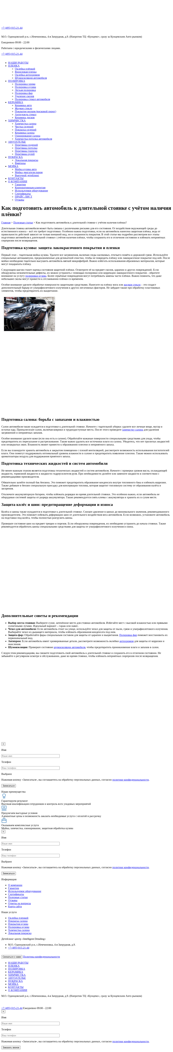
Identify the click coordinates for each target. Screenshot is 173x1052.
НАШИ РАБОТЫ (18, 62)
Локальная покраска (26, 160)
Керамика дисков (25, 117)
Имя (3, 749)
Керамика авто (23, 105)
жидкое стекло (132, 284)
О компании (15, 885)
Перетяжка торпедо (26, 151)
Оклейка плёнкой (25, 68)
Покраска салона (18, 921)
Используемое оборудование (31, 190)
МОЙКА (13, 166)
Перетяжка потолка (26, 148)
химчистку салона (132, 429)
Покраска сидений (25, 129)
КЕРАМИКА (15, 102)
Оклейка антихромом (27, 74)
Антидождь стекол (25, 114)
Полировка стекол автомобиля (32, 99)
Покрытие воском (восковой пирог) (35, 111)
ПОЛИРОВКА (16, 81)
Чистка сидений (24, 126)
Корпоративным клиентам (30, 187)
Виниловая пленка (25, 71)
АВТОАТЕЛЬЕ (17, 141)
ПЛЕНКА (14, 65)
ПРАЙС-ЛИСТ (23, 196)
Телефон (6, 761)
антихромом (126, 641)
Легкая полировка (25, 90)
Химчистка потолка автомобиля (33, 138)
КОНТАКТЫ (15, 178)
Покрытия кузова (18, 924)
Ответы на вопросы (19, 903)
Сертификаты (23, 193)
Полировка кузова (25, 87)
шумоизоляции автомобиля (69, 647)
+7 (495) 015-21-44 (11, 27)
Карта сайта (15, 906)
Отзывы (19, 199)
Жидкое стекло (23, 108)
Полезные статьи (18, 897)
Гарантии (20, 184)
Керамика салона (24, 132)
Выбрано (6, 774)
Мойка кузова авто (26, 169)
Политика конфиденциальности (41, 956)
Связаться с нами (12, 957)
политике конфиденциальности (130, 779)
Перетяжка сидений (26, 144)
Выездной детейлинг (27, 175)
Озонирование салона (27, 135)
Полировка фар (24, 93)
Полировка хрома (25, 84)
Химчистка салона (25, 123)
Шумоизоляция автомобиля (31, 77)
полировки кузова (35, 275)
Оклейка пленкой (18, 917)
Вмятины (20, 163)
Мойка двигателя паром (29, 172)
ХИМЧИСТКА (17, 120)
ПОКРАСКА (15, 157)
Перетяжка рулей (25, 154)
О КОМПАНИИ (17, 181)
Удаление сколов (24, 96)
